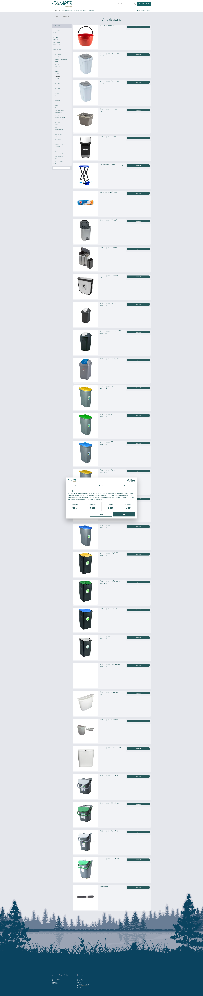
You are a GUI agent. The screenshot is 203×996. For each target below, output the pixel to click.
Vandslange (57, 66)
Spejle (56, 136)
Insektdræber (57, 100)
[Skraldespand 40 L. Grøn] (85, 869)
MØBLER (55, 32)
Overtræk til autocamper (60, 117)
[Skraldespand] (85, 64)
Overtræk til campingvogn (60, 119)
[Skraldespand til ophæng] (85, 703)
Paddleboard (57, 146)
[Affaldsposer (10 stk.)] (85, 203)
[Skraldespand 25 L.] (85, 397)
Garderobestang (58, 90)
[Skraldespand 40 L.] (85, 536)
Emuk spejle (57, 83)
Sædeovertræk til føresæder (61, 153)
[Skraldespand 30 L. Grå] (85, 786)
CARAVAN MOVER (57, 44)
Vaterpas (57, 71)
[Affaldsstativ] (85, 175)
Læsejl (56, 105)
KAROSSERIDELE (57, 49)
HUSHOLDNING (56, 42)
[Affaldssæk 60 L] (85, 897)
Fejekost (56, 85)
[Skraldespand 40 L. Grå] (85, 842)
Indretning (57, 98)
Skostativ (57, 132)
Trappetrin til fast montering (61, 59)
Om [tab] (125, 485)
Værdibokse (57, 73)
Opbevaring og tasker (59, 110)
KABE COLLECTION (59, 156)
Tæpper (56, 61)
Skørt (56, 158)
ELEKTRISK (55, 37)
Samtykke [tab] (77, 485)
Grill (56, 95)
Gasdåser (57, 93)
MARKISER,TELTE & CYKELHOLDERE (61, 47)
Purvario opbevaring (59, 141)
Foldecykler (57, 88)
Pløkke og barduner (59, 129)
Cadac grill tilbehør (59, 149)
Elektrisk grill (57, 151)
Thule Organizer (58, 139)
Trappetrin (57, 56)
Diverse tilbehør (58, 81)
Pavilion (56, 124)
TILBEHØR (55, 52)
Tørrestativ (57, 64)
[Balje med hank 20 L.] (85, 37)
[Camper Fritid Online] (76, 4)
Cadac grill (57, 78)
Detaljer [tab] (101, 485)
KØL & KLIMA (56, 39)
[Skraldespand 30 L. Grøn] (85, 814)
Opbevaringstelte (58, 112)
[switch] (92, 508)
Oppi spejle (57, 115)
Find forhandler (144, 4)
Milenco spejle (58, 107)
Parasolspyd (57, 122)
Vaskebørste (57, 69)
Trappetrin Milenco (59, 144)
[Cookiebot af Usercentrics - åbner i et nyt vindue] (128, 480)
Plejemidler (57, 127)
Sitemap (79, 987)
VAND (54, 35)
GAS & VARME (56, 30)
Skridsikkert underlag (59, 134)
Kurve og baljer (58, 103)
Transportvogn (58, 54)
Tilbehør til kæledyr (59, 161)
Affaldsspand (58, 76)
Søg (135, 4)
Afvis (101, 514)
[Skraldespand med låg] (85, 120)
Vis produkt (138, 26)
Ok (124, 514)
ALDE (54, 163)
